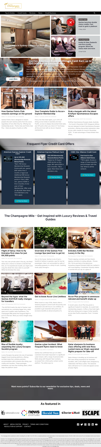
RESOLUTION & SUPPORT (13, 426)
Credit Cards (22, 13)
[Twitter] (81, 424)
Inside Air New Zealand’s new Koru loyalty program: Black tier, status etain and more (88, 45)
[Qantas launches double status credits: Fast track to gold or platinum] (63, 25)
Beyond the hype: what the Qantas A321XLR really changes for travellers (16, 298)
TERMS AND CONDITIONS (39, 424)
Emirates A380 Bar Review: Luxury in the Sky (81, 252)
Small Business (50, 13)
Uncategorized (84, 39)
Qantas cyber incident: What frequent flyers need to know (49, 345)
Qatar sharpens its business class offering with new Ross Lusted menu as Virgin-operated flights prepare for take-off (83, 348)
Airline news (8, 42)
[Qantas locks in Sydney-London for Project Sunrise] (25, 36)
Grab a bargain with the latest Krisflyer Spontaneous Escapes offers (83, 113)
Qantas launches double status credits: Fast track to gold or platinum (88, 24)
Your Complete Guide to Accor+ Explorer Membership (50, 112)
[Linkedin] (92, 424)
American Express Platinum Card (50, 152)
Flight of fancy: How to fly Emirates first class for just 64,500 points (14, 253)
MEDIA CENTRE (15, 424)
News (40, 13)
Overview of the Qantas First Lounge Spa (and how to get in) (50, 252)
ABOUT (6, 424)
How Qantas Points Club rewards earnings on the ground (16, 112)
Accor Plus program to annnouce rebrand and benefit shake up (83, 297)
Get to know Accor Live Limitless (50, 296)
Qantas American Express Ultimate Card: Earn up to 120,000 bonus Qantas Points (60, 62)
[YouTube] (96, 424)
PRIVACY (25, 424)
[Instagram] (85, 424)
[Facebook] (78, 424)
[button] (95, 13)
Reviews (32, 13)
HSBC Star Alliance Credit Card (83, 152)
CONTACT (27, 426)
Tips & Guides (10, 13)
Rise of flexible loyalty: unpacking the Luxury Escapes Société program (16, 346)
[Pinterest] (89, 424)
